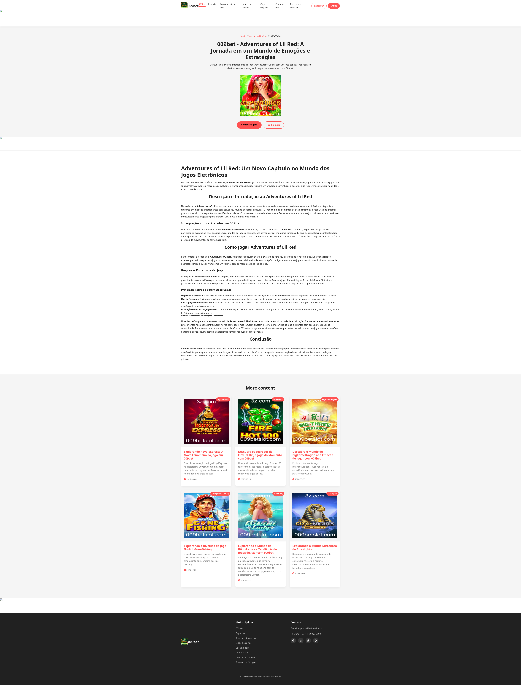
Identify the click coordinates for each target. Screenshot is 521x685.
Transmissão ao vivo (228, 6)
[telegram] (315, 640)
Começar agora (249, 124)
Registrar (319, 5)
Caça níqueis (264, 6)
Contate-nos (279, 6)
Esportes (212, 4)
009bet (202, 4)
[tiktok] (308, 640)
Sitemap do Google (245, 662)
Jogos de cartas (247, 6)
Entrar (334, 5)
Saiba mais (274, 124)
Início (243, 36)
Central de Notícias (295, 6)
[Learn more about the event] (260, 22)
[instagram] (301, 640)
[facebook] (293, 640)
